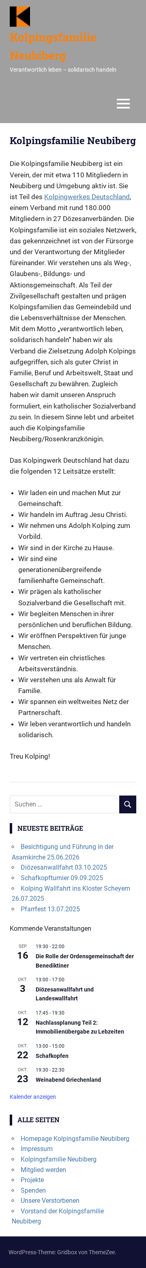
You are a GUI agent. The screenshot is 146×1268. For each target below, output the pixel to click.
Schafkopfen (52, 1056)
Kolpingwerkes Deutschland (87, 197)
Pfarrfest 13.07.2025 (50, 909)
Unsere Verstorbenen (50, 1200)
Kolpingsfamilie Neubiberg (59, 1159)
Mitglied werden (43, 1170)
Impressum (37, 1149)
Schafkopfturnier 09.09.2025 (62, 878)
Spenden (33, 1190)
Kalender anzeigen (33, 1097)
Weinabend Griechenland (68, 1080)
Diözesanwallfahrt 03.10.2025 (64, 867)
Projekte (32, 1180)
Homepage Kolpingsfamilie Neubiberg (75, 1138)
